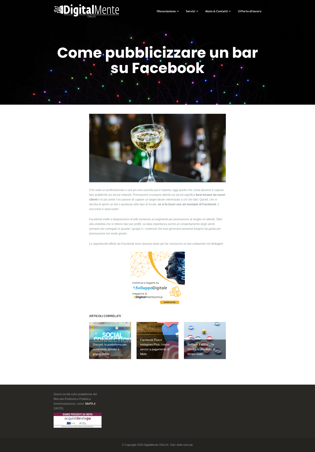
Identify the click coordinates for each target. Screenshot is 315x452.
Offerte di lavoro (249, 11)
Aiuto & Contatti (216, 11)
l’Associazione (166, 11)
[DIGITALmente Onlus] (86, 10)
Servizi (190, 11)
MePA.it (90, 403)
